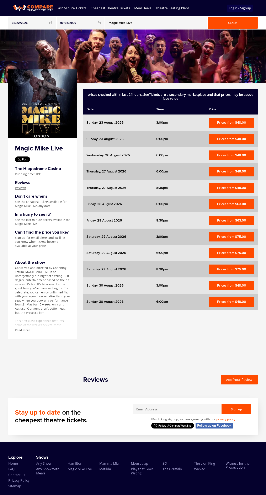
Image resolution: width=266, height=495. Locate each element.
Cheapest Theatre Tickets (110, 8)
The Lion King (204, 463)
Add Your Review (239, 379)
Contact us (16, 475)
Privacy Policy (19, 480)
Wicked (199, 469)
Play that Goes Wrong (142, 471)
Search (233, 23)
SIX (165, 463)
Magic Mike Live (80, 469)
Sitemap (14, 486)
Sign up (236, 409)
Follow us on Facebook (214, 426)
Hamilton (75, 463)
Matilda (105, 469)
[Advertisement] (170, 339)
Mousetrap (139, 463)
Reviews (20, 188)
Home (13, 463)
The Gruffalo (172, 469)
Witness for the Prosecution (238, 465)
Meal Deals (142, 8)
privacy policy (225, 419)
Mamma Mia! (109, 463)
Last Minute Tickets (71, 8)
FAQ (11, 469)
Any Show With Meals (47, 471)
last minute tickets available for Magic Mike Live (42, 222)
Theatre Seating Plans (172, 8)
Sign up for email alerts (31, 238)
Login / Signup (240, 8)
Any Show (43, 463)
